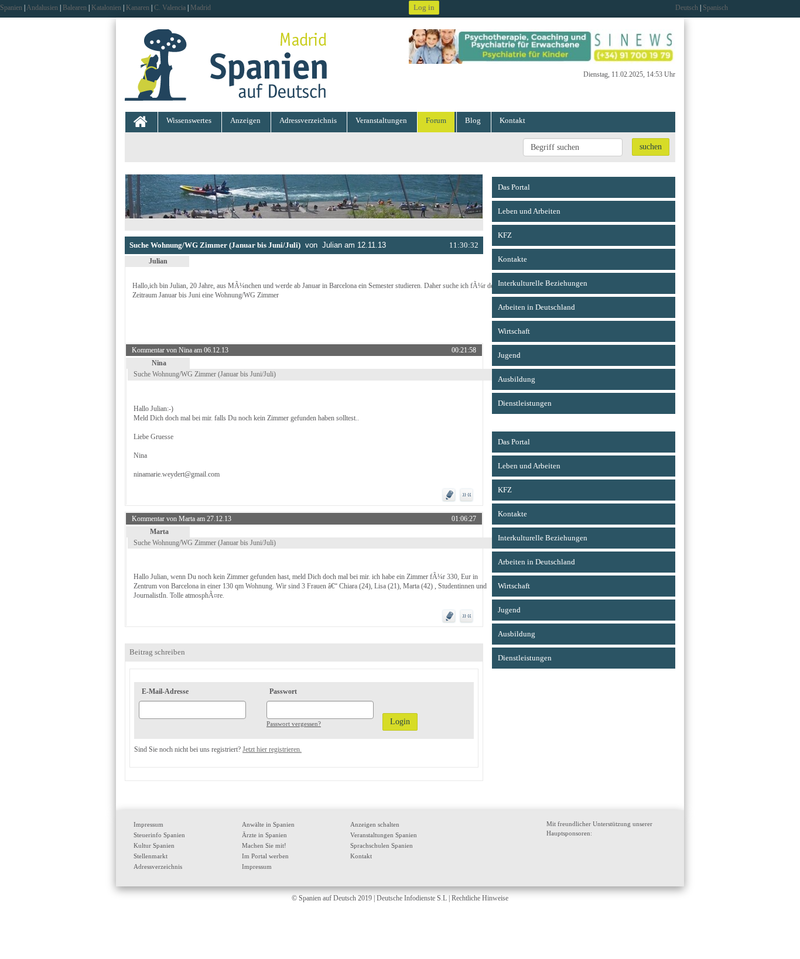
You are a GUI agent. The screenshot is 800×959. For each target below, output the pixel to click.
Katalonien (106, 8)
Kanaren (137, 8)
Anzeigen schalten (374, 824)
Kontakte (512, 259)
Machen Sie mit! (264, 845)
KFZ (505, 235)
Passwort (283, 691)
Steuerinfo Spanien (159, 834)
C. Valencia (170, 8)
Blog (473, 120)
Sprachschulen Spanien (381, 845)
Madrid (200, 8)
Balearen (75, 8)
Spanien (11, 8)
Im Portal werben (265, 855)
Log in (424, 7)
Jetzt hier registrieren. (272, 749)
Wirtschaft (514, 331)
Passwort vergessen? (293, 723)
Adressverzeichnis (308, 120)
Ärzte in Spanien (264, 834)
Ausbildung (516, 379)
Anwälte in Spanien (268, 824)
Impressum (148, 824)
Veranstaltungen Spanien (383, 834)
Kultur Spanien (154, 845)
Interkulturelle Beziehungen (542, 283)
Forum (436, 120)
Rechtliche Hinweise (480, 898)
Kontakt (512, 120)
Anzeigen (245, 120)
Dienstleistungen (525, 403)
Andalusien (42, 8)
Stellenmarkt (150, 855)
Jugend (509, 355)
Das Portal (514, 187)
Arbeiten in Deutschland (536, 307)
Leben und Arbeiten (529, 211)
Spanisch (715, 8)
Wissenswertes (188, 120)
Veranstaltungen (381, 120)
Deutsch (686, 8)
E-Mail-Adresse (165, 691)
